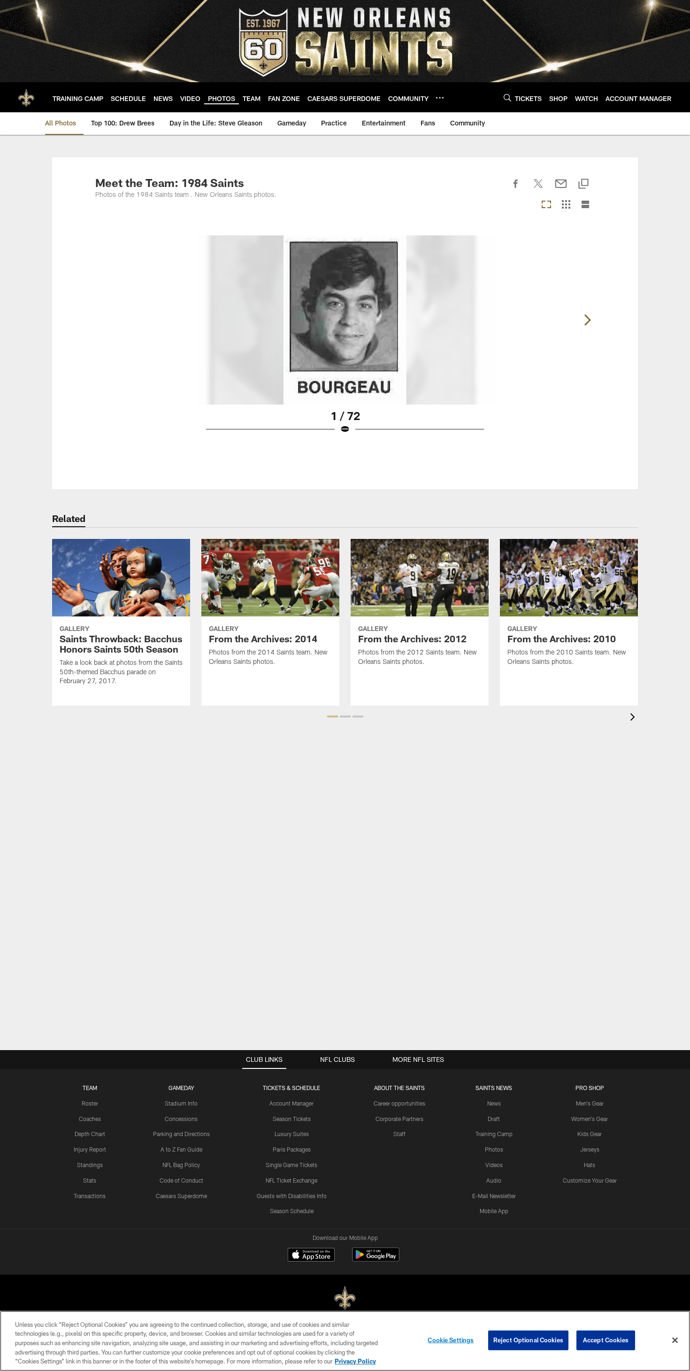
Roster (90, 1103)
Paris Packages (292, 1149)
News (494, 1103)
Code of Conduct (181, 1180)
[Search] (507, 97)
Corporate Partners (399, 1118)
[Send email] (560, 189)
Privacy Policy (355, 1361)
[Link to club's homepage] (26, 97)
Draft (494, 1118)
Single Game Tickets (291, 1164)
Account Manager (291, 1103)
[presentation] (634, 718)
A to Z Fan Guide (181, 1149)
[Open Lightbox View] (345, 340)
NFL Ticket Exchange (291, 1180)
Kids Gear (589, 1133)
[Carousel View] (546, 205)
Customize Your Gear (590, 1180)
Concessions (181, 1118)
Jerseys (589, 1149)
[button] (332, 716)
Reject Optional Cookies (528, 1340)
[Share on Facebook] (515, 189)
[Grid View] (566, 205)
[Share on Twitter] (538, 189)
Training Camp (494, 1133)
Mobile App (494, 1210)
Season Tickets (292, 1118)
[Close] (675, 1340)
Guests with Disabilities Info (292, 1195)
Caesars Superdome (181, 1195)
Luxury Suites (292, 1133)
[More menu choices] (440, 97)
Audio (493, 1180)
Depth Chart (90, 1133)
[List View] (585, 205)
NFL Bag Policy (181, 1164)
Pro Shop (589, 1087)
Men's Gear (590, 1103)
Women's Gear (589, 1118)
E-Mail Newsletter (494, 1195)
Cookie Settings (451, 1340)
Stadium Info (181, 1103)
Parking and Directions (181, 1133)
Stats (89, 1180)
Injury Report (90, 1149)
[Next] (587, 320)
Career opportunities (399, 1103)
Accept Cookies (606, 1340)
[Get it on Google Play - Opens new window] (376, 1259)
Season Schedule (292, 1210)
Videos (494, 1164)
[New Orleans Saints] (345, 1298)
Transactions (90, 1195)
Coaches (90, 1118)
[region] (345, 1341)
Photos (494, 1149)
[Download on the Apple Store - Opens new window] (311, 1256)
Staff (399, 1133)
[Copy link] (583, 184)
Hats (589, 1164)
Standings (90, 1164)
